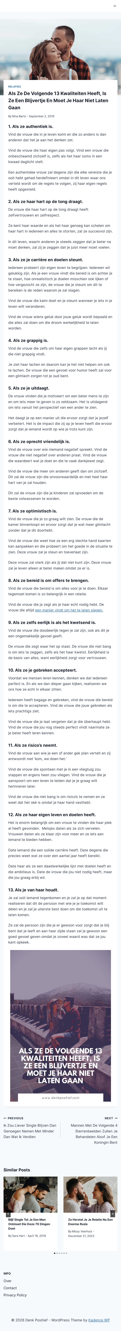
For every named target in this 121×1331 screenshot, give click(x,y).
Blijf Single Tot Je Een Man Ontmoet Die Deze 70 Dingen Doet (29, 1224)
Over (8, 1281)
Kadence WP (99, 1320)
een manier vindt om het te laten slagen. (69, 610)
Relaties (14, 86)
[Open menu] (114, 6)
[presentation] (31, 1195)
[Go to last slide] (8, 1213)
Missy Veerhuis (82, 1231)
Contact (10, 1288)
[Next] (112, 1213)
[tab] (54, 1253)
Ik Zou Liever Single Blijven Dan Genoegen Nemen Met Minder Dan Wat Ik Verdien (30, 1127)
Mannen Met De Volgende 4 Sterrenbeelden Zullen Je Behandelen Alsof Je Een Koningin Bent (94, 1130)
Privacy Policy (15, 1295)
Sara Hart (18, 1236)
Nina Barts (19, 116)
